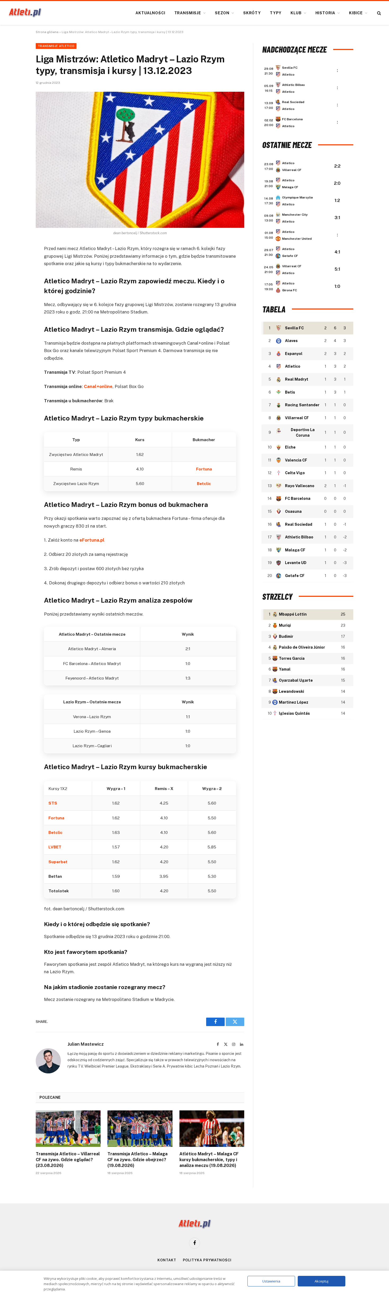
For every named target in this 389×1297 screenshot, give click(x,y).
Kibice (356, 13)
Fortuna (204, 469)
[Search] (378, 13)
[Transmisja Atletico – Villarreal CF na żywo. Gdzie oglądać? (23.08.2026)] (68, 1128)
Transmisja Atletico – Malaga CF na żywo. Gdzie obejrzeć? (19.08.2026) (137, 1159)
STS (52, 803)
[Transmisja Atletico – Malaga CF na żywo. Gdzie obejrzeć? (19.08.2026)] (139, 1128)
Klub (296, 13)
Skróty (252, 13)
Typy (276, 13)
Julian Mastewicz (85, 1044)
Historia (325, 13)
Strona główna (47, 32)
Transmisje (187, 13)
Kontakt (166, 1260)
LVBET (54, 846)
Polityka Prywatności (207, 1260)
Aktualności (150, 13)
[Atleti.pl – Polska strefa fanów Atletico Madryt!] (25, 13)
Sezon (222, 13)
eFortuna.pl (92, 540)
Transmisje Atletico (56, 46)
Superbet (57, 861)
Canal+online (98, 386)
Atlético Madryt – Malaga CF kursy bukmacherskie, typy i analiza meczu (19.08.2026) (209, 1159)
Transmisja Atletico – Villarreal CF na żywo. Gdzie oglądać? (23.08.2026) (68, 1159)
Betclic (204, 483)
